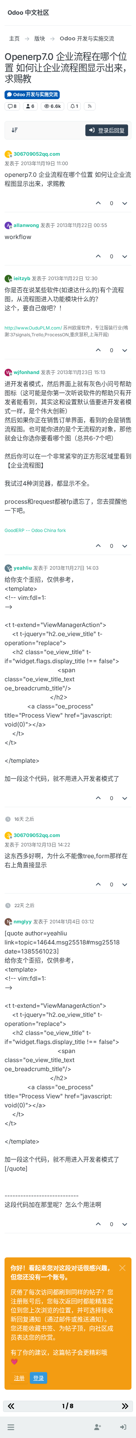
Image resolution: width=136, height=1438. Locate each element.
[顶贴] (98, 203)
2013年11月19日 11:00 (44, 163)
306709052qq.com (37, 154)
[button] (11, 1427)
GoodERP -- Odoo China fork (35, 530)
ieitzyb (22, 278)
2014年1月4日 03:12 (71, 921)
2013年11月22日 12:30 (72, 278)
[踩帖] (125, 203)
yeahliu (23, 568)
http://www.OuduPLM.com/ (33, 328)
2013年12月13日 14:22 (45, 845)
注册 (19, 1378)
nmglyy (23, 921)
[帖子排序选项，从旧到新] (15, 130)
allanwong (26, 225)
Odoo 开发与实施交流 (35, 94)
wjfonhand (26, 372)
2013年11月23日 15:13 (81, 372)
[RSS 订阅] (90, 106)
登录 (38, 1378)
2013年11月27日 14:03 (74, 568)
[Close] (122, 1268)
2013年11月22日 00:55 (82, 225)
